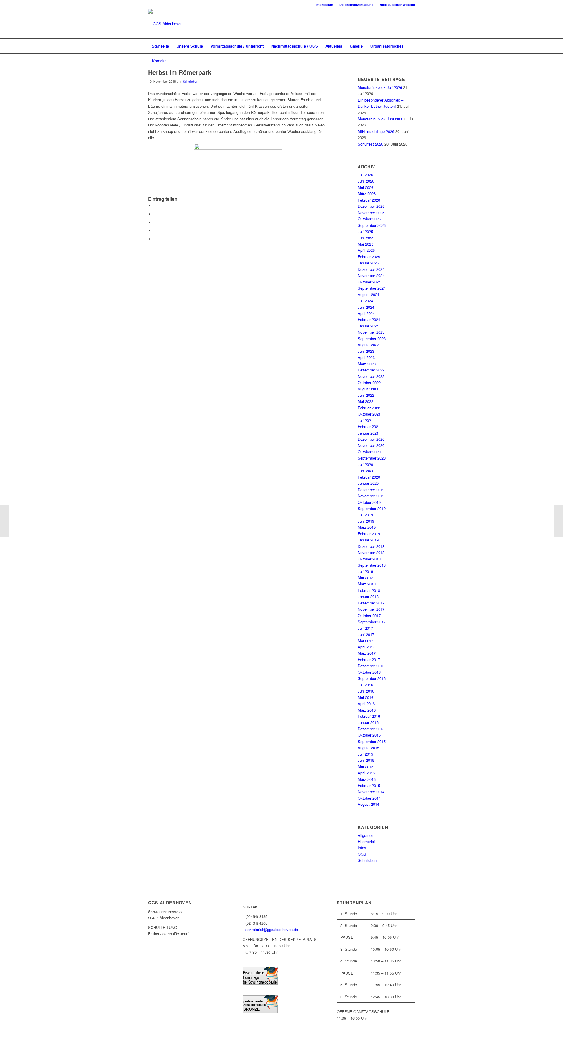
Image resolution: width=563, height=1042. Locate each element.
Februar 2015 (369, 785)
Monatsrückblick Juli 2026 (380, 87)
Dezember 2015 (371, 729)
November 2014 (371, 791)
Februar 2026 (369, 200)
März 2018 (367, 584)
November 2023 (371, 332)
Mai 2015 (365, 766)
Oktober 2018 (369, 559)
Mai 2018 (365, 577)
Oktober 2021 (369, 414)
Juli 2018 (365, 571)
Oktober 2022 (369, 382)
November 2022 (371, 376)
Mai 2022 (365, 401)
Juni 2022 (366, 395)
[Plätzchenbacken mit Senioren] (558, 521)
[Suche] (411, 60)
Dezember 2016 (371, 665)
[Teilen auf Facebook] (155, 205)
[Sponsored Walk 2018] (4, 521)
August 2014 (368, 804)
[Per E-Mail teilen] (155, 239)
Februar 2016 (369, 716)
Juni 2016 (366, 691)
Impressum (324, 4)
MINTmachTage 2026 (376, 131)
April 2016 (366, 703)
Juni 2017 (366, 634)
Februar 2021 (369, 426)
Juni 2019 (366, 521)
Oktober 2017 (369, 615)
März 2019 (367, 527)
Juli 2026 (365, 175)
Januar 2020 (368, 483)
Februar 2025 (369, 256)
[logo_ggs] (165, 23)
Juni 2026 (366, 181)
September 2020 (372, 458)
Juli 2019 (365, 514)
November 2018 (371, 552)
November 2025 (371, 212)
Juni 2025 (366, 238)
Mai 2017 (365, 641)
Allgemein (366, 835)
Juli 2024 (365, 300)
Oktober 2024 (369, 282)
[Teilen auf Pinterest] (155, 230)
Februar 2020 (369, 477)
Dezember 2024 (371, 269)
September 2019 (372, 508)
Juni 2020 (366, 470)
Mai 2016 (365, 697)
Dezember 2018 (371, 546)
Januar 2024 (368, 326)
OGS (362, 854)
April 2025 (366, 250)
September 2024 (372, 288)
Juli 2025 (365, 231)
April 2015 (366, 773)
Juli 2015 (365, 754)
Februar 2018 (369, 590)
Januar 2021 (368, 433)
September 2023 (372, 338)
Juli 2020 (365, 464)
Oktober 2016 (369, 672)
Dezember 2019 (371, 489)
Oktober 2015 (369, 735)
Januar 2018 (368, 596)
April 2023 (366, 357)
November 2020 (371, 445)
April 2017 (366, 647)
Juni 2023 (366, 351)
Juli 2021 (365, 420)
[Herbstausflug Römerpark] (238, 170)
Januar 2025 (368, 263)
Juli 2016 (365, 685)
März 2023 (367, 364)
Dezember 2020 (371, 439)
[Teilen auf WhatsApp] (155, 222)
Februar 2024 (369, 319)
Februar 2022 (369, 408)
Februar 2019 (369, 533)
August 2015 (368, 747)
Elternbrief (366, 841)
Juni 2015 (366, 760)
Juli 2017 (365, 628)
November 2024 (371, 275)
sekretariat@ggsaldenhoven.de (271, 929)
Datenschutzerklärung (356, 4)
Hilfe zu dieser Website (397, 4)
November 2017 (371, 609)
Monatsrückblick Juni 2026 (380, 118)
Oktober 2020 (369, 452)
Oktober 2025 (369, 219)
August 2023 (368, 344)
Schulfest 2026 (370, 144)
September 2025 (372, 225)
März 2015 (367, 779)
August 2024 (368, 294)
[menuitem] (324, 4)
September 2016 (372, 678)
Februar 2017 (369, 659)
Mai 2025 (365, 244)
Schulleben (190, 81)
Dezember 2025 (371, 206)
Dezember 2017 (371, 603)
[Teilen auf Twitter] (155, 214)
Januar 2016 (368, 722)
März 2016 (367, 710)
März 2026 (367, 193)
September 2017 (372, 621)
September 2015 (372, 741)
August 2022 (368, 388)
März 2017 (367, 653)
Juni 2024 (366, 307)
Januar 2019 (368, 540)
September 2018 (372, 565)
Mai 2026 (365, 187)
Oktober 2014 (369, 798)
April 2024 (366, 313)
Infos (362, 847)
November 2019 (371, 496)
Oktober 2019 (369, 502)
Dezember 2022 (371, 370)
